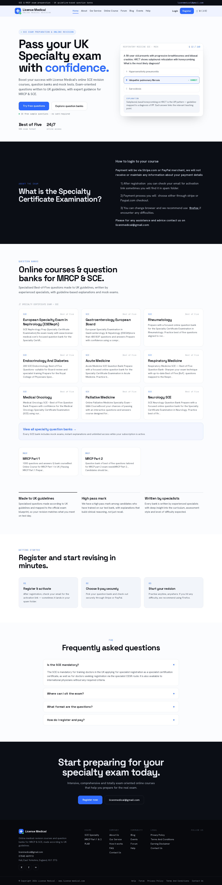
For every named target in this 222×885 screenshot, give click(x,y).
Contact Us (115, 852)
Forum (124, 10)
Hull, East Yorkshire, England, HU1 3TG (38, 860)
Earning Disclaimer (160, 843)
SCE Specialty (92, 834)
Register (187, 10)
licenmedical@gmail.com (190, 2)
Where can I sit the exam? (111, 693)
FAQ (111, 848)
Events (140, 10)
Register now (90, 799)
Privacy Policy (158, 834)
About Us (114, 834)
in (36, 867)
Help (148, 10)
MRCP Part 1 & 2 (93, 839)
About (84, 10)
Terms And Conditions (162, 839)
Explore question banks (69, 106)
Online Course (111, 10)
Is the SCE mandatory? (111, 664)
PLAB (87, 843)
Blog (132, 10)
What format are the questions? (111, 706)
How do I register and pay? (111, 720)
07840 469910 (26, 856)
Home (75, 10)
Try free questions (34, 106)
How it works (116, 843)
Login (175, 10)
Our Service (95, 10)
